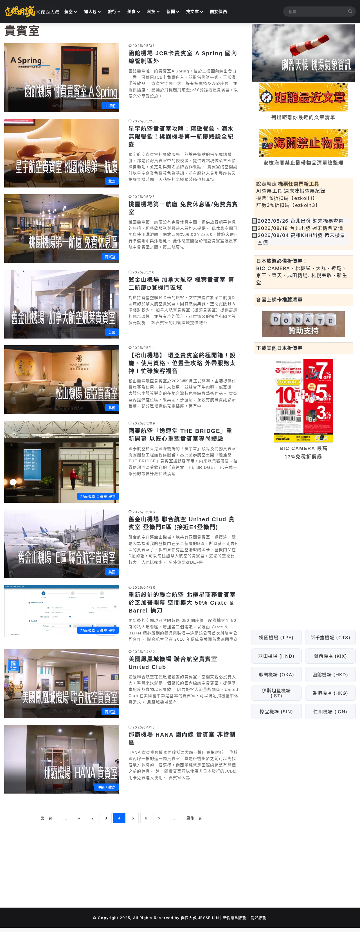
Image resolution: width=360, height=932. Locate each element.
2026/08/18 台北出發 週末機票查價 (300, 228)
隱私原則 (259, 917)
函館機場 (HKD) (330, 674)
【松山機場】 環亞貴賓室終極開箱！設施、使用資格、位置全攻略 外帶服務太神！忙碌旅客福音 (182, 363)
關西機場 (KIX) (330, 656)
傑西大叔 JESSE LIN (200, 917)
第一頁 (46, 818)
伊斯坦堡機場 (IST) (276, 692)
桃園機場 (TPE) (276, 637)
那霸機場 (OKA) (276, 674)
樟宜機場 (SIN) (276, 711)
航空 (68, 11)
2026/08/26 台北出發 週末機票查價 (301, 221)
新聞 (170, 11)
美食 (131, 11)
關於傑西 (218, 11)
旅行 (112, 11)
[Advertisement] (303, 507)
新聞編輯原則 (235, 917)
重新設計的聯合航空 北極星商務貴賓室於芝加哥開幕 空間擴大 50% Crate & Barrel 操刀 (182, 603)
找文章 (192, 11)
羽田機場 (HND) (276, 656)
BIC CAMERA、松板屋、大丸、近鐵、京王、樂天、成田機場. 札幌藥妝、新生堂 (301, 275)
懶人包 (90, 11)
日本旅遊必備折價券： (282, 261)
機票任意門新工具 (298, 184)
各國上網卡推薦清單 (279, 300)
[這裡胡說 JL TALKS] (32, 11)
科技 (151, 11)
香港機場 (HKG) (330, 693)
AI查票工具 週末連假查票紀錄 (290, 191)
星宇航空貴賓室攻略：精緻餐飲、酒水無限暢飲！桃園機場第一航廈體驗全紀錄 (181, 137)
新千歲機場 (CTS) (330, 637)
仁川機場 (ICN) (331, 711)
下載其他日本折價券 (279, 348)
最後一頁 (194, 818)
